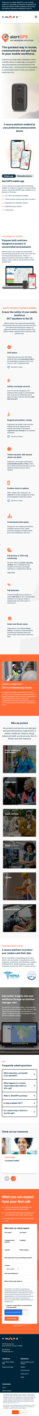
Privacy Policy (15, 1402)
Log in (4, 1387)
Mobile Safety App (7, 1367)
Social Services (25, 1370)
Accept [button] (15, 1412)
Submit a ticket (6, 1390)
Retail (22, 1377)
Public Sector (24, 1374)
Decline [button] (23, 1412)
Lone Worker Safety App (8, 1362)
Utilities (23, 1367)
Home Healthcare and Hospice (27, 1362)
